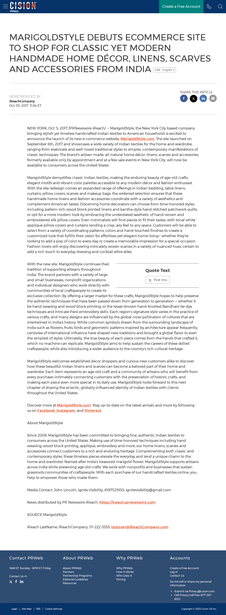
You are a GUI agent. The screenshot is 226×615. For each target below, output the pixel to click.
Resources (70, 583)
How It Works (125, 572)
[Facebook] (16, 581)
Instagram (65, 411)
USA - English (164, 69)
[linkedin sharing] (203, 99)
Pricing (121, 579)
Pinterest (93, 411)
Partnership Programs (77, 575)
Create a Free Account (184, 568)
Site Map (27, 609)
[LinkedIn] (21, 581)
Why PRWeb (124, 568)
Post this (160, 280)
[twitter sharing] (193, 99)
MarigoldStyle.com (137, 139)
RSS (38, 609)
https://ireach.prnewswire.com (127, 502)
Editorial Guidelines (75, 579)
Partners (68, 572)
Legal (14, 609)
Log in (174, 572)
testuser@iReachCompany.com (139, 527)
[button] (220, 6)
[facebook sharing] (184, 99)
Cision (205, 609)
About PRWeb (72, 568)
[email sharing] (213, 99)
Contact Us (16, 576)
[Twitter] (11, 581)
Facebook (46, 411)
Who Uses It (124, 575)
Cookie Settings (53, 609)
